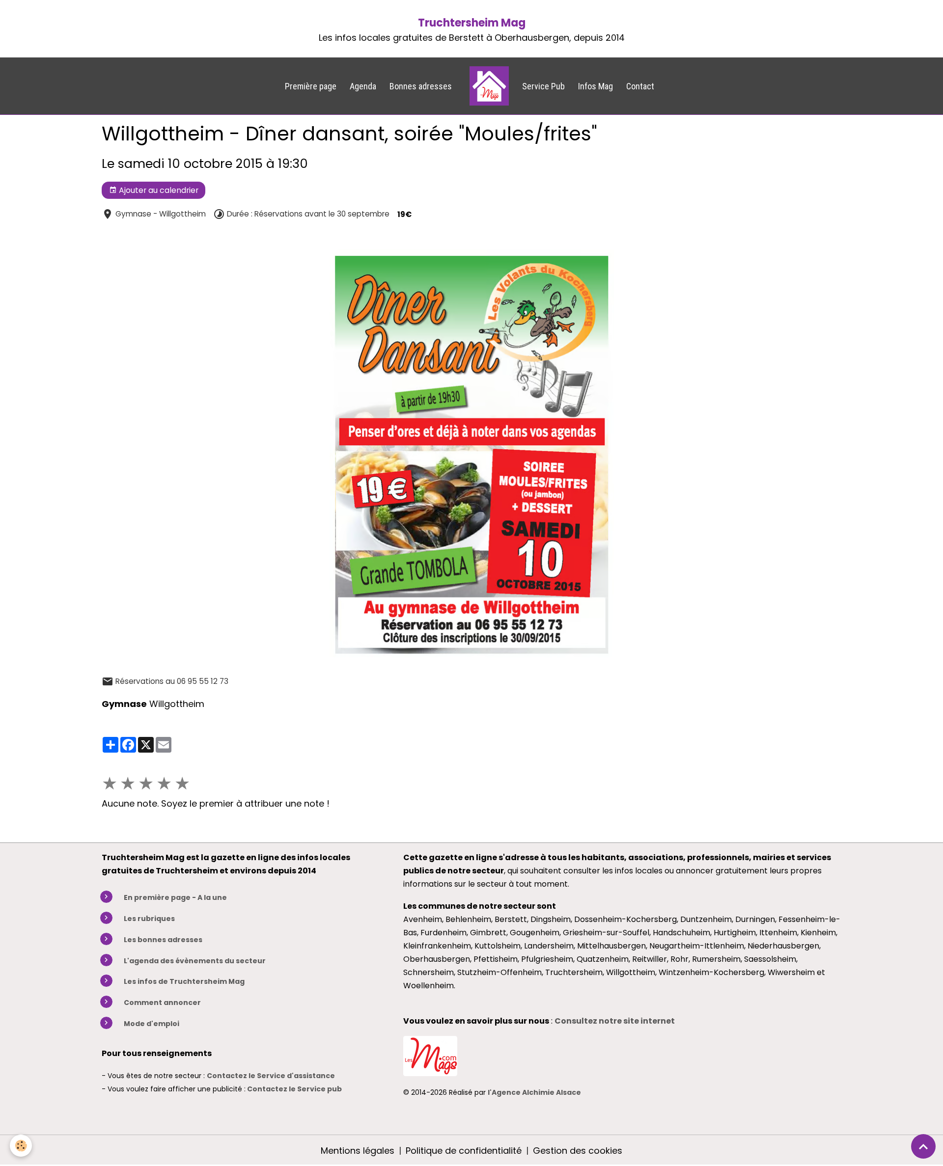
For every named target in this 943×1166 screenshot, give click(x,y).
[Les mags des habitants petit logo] (430, 1055)
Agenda (363, 86)
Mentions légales (357, 1150)
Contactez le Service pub (294, 1089)
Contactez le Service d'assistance (271, 1076)
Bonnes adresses (420, 86)
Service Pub (543, 86)
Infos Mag (595, 86)
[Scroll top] (923, 1146)
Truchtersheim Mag (472, 22)
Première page (310, 86)
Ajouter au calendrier (157, 190)
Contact (640, 86)
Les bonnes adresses (163, 940)
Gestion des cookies (577, 1150)
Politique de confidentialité (464, 1150)
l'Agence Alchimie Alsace (534, 1092)
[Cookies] (21, 1146)
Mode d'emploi (151, 1024)
